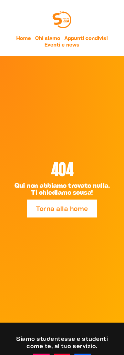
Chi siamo (47, 38)
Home (23, 38)
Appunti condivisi (86, 38)
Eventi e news (62, 44)
